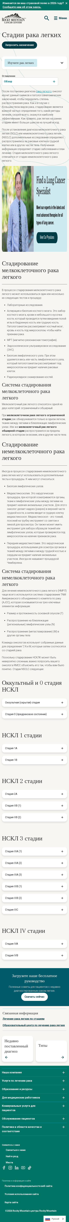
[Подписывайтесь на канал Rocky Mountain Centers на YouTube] (23, 1167)
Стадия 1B (11, 759)
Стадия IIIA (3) (13, 874)
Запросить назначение (19, 45)
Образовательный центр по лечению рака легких (34, 1025)
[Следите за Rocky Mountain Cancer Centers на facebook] (4, 1167)
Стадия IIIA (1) (13, 851)
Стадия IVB (11, 955)
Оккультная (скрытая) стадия (22, 702)
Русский (55, 1219)
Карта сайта (11, 1202)
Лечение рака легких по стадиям (23, 1018)
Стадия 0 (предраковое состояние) (26, 714)
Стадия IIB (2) (13, 817)
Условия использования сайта (22, 1194)
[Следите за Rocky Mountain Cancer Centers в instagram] (10, 1167)
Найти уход (12, 1156)
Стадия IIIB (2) (13, 898)
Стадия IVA (11, 943)
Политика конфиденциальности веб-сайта (28, 1186)
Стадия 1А (11, 748)
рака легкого (44, 91)
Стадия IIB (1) (13, 805)
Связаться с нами (16, 1150)
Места (9, 1162)
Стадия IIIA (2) (13, 863)
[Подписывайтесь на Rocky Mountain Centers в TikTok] (29, 1167)
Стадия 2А (11, 793)
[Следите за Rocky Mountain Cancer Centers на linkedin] (17, 1167)
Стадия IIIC (11, 909)
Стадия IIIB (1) (13, 886)
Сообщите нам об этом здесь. (22, 7)
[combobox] (30, 81)
